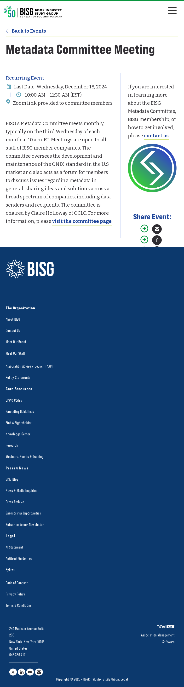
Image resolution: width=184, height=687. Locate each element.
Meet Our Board (16, 341)
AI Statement (14, 547)
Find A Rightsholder (19, 422)
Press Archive (15, 501)
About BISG (13, 319)
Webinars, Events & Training (25, 456)
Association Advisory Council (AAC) (29, 366)
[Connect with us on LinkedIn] (21, 672)
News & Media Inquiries (21, 490)
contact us (156, 136)
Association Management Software (158, 638)
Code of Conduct (17, 582)
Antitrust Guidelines (19, 558)
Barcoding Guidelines (20, 411)
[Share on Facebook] (157, 240)
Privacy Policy (15, 594)
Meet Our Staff (15, 353)
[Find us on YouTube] (30, 672)
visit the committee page (82, 221)
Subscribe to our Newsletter (25, 524)
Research (12, 445)
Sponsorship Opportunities (23, 513)
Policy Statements (18, 377)
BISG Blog (12, 479)
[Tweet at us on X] (13, 672)
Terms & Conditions (18, 605)
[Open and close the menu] (120, 10)
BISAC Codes (14, 400)
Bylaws (10, 569)
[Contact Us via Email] (39, 672)
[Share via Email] (157, 229)
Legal (124, 679)
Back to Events (28, 31)
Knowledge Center (18, 434)
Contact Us (13, 330)
